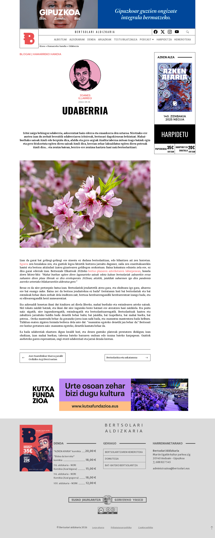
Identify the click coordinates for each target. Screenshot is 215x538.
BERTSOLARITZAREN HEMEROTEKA (124, 452)
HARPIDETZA (164, 39)
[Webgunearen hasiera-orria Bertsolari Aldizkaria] (29, 39)
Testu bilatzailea (125, 39)
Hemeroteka (182, 39)
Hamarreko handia (56, 46)
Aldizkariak (77, 39)
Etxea (42, 46)
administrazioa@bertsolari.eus (171, 468)
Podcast (146, 39)
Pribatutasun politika (121, 527)
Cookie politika (145, 527)
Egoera (24, 264)
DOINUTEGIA (112, 458)
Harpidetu (174, 134)
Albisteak (60, 39)
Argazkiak (104, 39)
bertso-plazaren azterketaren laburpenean (114, 271)
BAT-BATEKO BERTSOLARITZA (121, 465)
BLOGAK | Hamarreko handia (40, 54)
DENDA (91, 39)
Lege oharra (98, 527)
